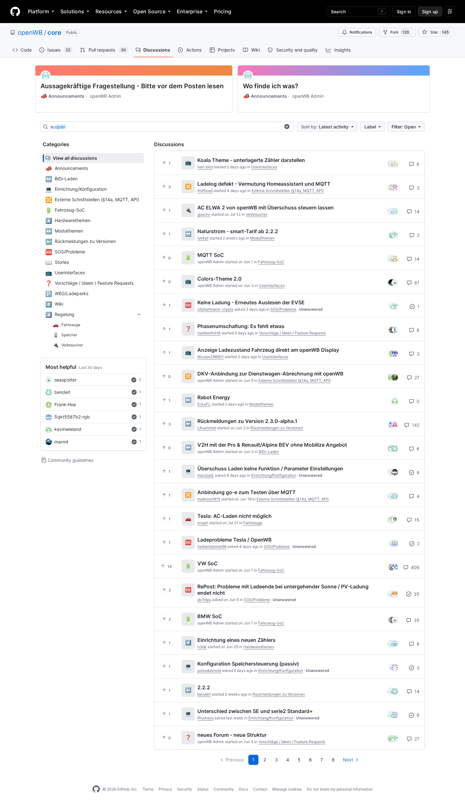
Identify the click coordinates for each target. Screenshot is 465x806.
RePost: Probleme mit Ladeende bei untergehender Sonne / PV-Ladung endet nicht (283, 589)
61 (416, 282)
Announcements (62, 96)
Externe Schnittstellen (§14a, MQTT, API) (287, 190)
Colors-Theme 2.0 (219, 279)
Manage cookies (287, 789)
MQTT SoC (210, 255)
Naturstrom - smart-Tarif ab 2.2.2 (237, 231)
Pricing (222, 11)
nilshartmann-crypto (215, 309)
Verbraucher (256, 214)
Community (224, 789)
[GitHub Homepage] (96, 789)
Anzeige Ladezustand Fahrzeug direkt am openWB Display (268, 350)
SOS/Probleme (283, 309)
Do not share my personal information (340, 789)
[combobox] (165, 127)
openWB (30, 32)
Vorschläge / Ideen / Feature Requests (292, 333)
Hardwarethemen (258, 646)
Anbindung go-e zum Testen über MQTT (246, 492)
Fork (399, 32)
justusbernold (209, 670)
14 (416, 211)
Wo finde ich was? (270, 86)
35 (415, 594)
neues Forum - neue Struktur (232, 735)
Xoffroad (205, 190)
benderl (62, 392)
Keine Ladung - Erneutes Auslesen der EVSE (251, 302)
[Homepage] (15, 11)
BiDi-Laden (269, 451)
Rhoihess (205, 718)
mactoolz (205, 475)
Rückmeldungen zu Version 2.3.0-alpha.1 (247, 421)
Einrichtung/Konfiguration (273, 475)
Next (348, 759)
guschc (203, 214)
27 (416, 377)
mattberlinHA (208, 333)
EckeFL (204, 404)
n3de (202, 646)
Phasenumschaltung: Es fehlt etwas (240, 326)
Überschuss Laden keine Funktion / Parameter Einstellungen (270, 468)
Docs (243, 789)
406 (414, 567)
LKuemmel (206, 427)
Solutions (72, 11)
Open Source (149, 11)
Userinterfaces (264, 166)
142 (415, 425)
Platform (38, 11)
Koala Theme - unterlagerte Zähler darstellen (251, 160)
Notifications (361, 32)
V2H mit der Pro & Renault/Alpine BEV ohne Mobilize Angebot (272, 445)
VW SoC (207, 563)
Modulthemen (262, 238)
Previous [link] (235, 759)
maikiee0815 (208, 499)
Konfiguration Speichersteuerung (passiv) (248, 663)
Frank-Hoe (65, 404)
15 (416, 520)
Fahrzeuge (252, 522)
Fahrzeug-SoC (271, 261)
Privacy (165, 789)
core (54, 32)
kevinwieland (67, 429)
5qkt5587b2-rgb (72, 416)
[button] (287, 126)
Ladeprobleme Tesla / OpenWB (234, 539)
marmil (61, 441)
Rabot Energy (213, 397)
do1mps (204, 599)
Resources (109, 11)
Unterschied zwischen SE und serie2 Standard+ (255, 711)
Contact (260, 789)
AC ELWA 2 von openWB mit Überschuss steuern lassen (265, 207)
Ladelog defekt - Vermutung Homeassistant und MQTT (264, 184)
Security (184, 789)
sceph (202, 522)
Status (202, 789)
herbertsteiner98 (211, 546)
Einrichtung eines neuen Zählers (236, 640)
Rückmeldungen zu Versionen (277, 427)
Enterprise (189, 11)
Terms (148, 789)
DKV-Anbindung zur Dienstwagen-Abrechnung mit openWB (270, 373)
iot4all (202, 238)
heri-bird (205, 166)
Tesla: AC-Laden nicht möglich (234, 516)
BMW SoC (209, 616)
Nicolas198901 (210, 356)
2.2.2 (203, 687)
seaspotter (65, 379)
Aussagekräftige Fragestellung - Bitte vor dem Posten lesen (132, 86)
